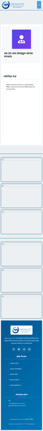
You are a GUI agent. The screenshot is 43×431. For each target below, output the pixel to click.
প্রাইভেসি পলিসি (14, 374)
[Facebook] (14, 349)
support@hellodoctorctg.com (17, 406)
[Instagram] (24, 349)
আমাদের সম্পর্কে (14, 363)
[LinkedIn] (29, 349)
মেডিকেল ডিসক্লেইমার (15, 369)
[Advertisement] (21, 114)
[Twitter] (19, 349)
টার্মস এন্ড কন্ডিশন (14, 380)
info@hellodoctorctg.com (17, 403)
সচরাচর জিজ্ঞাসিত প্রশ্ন (15, 385)
